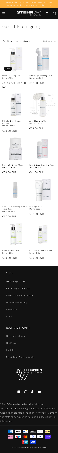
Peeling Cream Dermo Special (35, 207)
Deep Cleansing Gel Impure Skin (11, 76)
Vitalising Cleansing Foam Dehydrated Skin (40, 76)
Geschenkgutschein (16, 281)
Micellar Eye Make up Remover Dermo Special (12, 123)
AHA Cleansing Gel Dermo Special (37, 122)
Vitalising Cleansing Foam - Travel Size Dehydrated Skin (14, 208)
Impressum (11, 309)
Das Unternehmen (15, 336)
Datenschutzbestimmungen (20, 295)
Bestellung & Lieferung (18, 288)
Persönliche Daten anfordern (21, 357)
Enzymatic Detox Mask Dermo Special (12, 166)
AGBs (9, 316)
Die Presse (11, 343)
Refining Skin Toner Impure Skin (11, 251)
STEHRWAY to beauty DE (25, 447)
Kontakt (10, 350)
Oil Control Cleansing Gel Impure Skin (40, 251)
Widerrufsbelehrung (16, 302)
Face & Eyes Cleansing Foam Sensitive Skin (42, 166)
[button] (3, 13)
